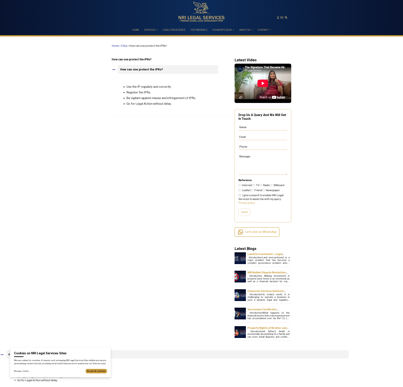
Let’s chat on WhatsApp (261, 231)
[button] (171, 69)
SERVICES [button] (149, 29)
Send (244, 212)
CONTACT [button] (263, 29)
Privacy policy (246, 202)
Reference (245, 180)
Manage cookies (21, 371)
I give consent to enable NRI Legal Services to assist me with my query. (261, 199)
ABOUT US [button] (244, 29)
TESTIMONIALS (198, 29)
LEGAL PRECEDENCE (173, 29)
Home (135, 29)
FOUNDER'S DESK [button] (222, 29)
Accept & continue (96, 371)
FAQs (124, 45)
